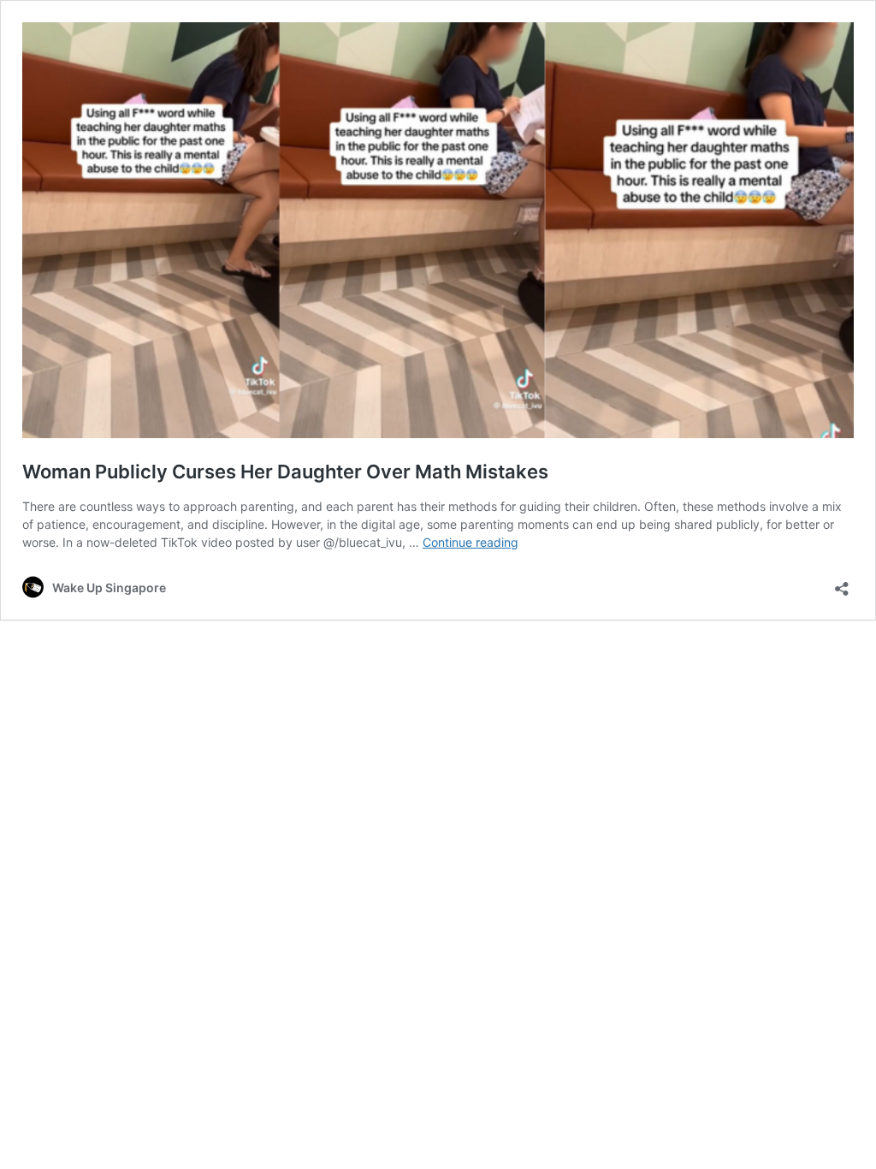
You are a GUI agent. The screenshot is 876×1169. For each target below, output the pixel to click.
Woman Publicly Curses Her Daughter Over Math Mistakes (285, 471)
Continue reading (470, 542)
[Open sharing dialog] (842, 583)
